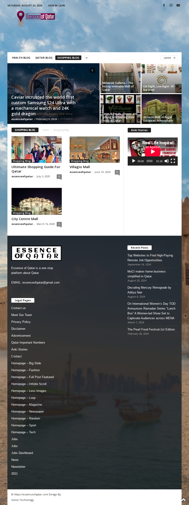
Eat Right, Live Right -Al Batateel (158, 88)
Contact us (18, 308)
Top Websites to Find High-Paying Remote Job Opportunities (150, 258)
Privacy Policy (21, 322)
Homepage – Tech (23, 432)
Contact (16, 356)
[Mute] (166, 161)
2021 (14, 473)
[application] (153, 152)
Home (46, 130)
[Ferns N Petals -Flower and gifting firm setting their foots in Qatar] (120, 109)
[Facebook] (164, 5)
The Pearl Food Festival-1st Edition (151, 329)
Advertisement (21, 335)
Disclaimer (18, 328)
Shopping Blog (68, 57)
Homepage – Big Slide (26, 363)
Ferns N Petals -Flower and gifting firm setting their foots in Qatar (119, 117)
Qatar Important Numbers (28, 342)
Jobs (14, 439)
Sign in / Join (56, 5)
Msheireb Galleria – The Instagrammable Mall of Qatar (118, 86)
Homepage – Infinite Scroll (29, 384)
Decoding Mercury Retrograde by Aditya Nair (149, 290)
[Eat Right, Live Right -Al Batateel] (162, 78)
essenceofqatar (22, 119)
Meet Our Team (21, 315)
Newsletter (18, 466)
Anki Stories (19, 349)
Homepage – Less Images (28, 391)
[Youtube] (178, 5)
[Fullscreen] (173, 161)
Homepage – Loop (23, 397)
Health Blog (21, 57)
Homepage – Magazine (26, 404)
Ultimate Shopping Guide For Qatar (36, 168)
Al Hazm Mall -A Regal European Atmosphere (158, 119)
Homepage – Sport (23, 425)
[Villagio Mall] (95, 149)
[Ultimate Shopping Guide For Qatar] (37, 149)
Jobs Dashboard (22, 453)
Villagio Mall (80, 166)
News (15, 460)
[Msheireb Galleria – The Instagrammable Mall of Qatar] (120, 78)
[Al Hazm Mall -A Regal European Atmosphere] (162, 109)
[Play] (133, 161)
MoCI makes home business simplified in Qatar (146, 274)
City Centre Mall (25, 218)
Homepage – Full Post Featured (32, 377)
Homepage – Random (25, 418)
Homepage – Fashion (25, 370)
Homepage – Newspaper (27, 411)
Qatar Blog (44, 57)
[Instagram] (171, 5)
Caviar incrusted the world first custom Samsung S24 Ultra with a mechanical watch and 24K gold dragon (43, 105)
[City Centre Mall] (37, 201)
